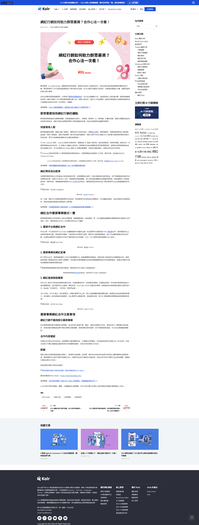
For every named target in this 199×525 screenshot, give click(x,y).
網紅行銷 (57, 397)
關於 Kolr (141, 95)
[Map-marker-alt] (60, 518)
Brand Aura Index (141, 41)
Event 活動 (139, 75)
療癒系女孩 (149, 147)
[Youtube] (55, 518)
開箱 (142, 163)
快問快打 (140, 144)
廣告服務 (145, 141)
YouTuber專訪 (145, 136)
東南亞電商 (152, 144)
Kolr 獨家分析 (140, 38)
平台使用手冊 (142, 84)
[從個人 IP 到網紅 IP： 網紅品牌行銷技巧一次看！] (99, 439)
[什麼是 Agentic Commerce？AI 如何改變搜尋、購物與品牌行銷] (59, 439)
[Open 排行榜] (105, 9)
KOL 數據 (149, 133)
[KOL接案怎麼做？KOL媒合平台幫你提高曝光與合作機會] (140, 439)
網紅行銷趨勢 (64, 27)
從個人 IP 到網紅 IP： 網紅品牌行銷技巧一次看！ (99, 453)
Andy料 (75, 181)
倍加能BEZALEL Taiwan (111, 161)
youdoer (137, 136)
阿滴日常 (76, 273)
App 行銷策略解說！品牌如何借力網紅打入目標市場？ (69, 107)
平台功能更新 (142, 89)
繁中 (134, 9)
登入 (141, 9)
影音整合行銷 (151, 141)
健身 (139, 139)
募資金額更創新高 (75, 96)
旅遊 (147, 144)
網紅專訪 (141, 55)
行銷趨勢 (141, 50)
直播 (154, 147)
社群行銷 (142, 151)
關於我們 (138, 92)
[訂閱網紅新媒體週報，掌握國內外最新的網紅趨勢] (147, 112)
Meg (153, 133)
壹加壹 (110, 231)
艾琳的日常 (150, 160)
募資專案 (67, 397)
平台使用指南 (140, 81)
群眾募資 (77, 397)
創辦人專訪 (142, 72)
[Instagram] (44, 518)
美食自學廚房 (143, 160)
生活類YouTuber (141, 147)
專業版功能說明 (143, 86)
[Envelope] (65, 518)
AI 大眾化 (141, 129)
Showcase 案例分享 (142, 64)
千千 (150, 139)
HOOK (86, 309)
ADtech (137, 129)
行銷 (154, 160)
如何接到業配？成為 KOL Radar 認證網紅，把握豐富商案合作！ (73, 381)
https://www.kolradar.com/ (70, 375)
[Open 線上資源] (96, 9)
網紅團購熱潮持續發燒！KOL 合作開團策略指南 (67, 165)
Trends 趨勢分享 (55, 27)
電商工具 (146, 163)
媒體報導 (141, 69)
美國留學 (154, 157)
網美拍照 (143, 157)
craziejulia (147, 129)
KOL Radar (46, 397)
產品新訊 (138, 44)
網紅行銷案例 (142, 67)
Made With (4, 3)
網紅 (149, 151)
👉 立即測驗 (133, 2)
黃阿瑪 (150, 163)
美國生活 (149, 157)
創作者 (146, 138)
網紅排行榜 (142, 58)
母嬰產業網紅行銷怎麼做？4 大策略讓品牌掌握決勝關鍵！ (71, 207)
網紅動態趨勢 (142, 61)
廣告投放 (140, 141)
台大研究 (95, 132)
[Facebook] (39, 518)
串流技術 (153, 136)
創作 (142, 139)
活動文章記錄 (142, 78)
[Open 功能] (58, 9)
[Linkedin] (50, 518)
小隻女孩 (154, 139)
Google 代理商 (154, 129)
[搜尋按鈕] (156, 26)
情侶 (144, 144)
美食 (138, 160)
